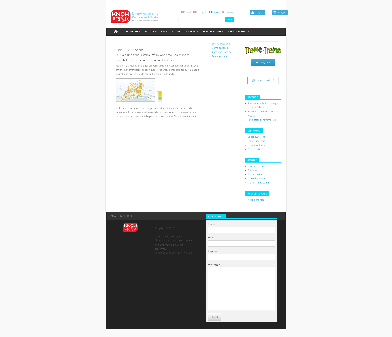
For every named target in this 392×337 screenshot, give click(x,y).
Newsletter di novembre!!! (261, 119)
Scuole (150, 31)
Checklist (252, 170)
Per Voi (166, 31)
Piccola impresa (256, 199)
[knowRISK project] (115, 31)
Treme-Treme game (258, 182)
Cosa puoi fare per (222, 51)
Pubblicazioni (212, 31)
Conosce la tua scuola (259, 166)
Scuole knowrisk (256, 178)
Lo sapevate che (221, 43)
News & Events (238, 31)
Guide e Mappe (186, 31)
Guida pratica (219, 55)
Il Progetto (131, 31)
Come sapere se (221, 47)
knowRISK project (120, 216)
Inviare (214, 316)
